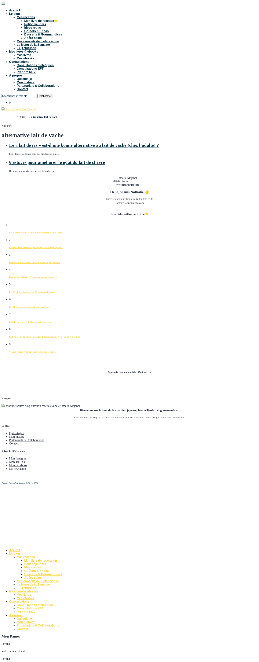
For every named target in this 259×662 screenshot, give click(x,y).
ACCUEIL (22, 117)
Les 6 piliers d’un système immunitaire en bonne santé (35, 232)
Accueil (14, 10)
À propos (16, 75)
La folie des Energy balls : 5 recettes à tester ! (31, 322)
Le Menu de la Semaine (33, 44)
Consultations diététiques (35, 65)
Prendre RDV (26, 72)
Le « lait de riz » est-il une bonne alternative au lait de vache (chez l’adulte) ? (84, 145)
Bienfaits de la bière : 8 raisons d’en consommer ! (33, 277)
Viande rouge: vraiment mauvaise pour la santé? (32, 352)
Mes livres (24, 55)
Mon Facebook (18, 465)
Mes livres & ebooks (23, 51)
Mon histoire (26, 82)
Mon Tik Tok (17, 461)
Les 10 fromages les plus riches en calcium (29, 307)
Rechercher (45, 96)
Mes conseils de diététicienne (38, 41)
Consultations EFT (30, 68)
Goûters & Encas (36, 31)
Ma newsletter (17, 468)
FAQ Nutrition (26, 48)
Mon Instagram (18, 458)
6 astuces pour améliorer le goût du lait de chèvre (57, 162)
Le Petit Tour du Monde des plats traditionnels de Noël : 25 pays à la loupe (45, 337)
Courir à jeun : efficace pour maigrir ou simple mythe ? (36, 247)
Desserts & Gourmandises (43, 34)
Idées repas (32, 27)
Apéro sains (33, 37)
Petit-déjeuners (35, 24)
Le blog (14, 13)
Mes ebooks (25, 58)
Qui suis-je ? (16, 433)
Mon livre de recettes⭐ (41, 20)
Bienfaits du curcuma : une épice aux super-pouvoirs (34, 262)
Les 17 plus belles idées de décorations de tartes (32, 292)
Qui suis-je (24, 78)
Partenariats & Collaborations (38, 85)
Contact (22, 89)
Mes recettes (26, 17)
